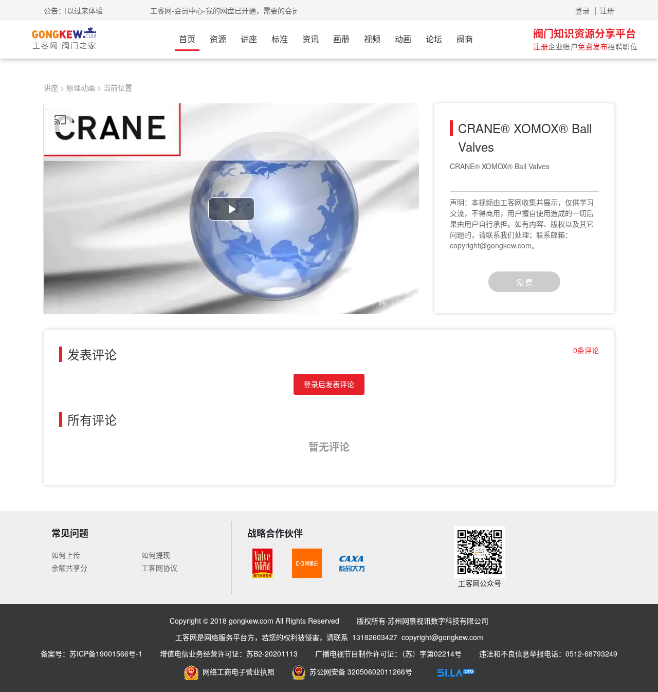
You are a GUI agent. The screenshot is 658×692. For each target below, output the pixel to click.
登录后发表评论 (329, 384)
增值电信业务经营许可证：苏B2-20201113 (229, 653)
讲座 (249, 39)
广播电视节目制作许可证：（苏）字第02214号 (388, 653)
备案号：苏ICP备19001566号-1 (91, 653)
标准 (279, 39)
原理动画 (80, 87)
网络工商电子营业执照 (236, 671)
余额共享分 (69, 567)
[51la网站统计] (455, 671)
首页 (187, 39)
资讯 (310, 39)
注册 (607, 10)
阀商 (464, 39)
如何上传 (65, 555)
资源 (218, 39)
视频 (372, 39)
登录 (582, 10)
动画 (403, 39)
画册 (341, 39)
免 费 (524, 282)
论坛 (434, 39)
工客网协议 (159, 567)
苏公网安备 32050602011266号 (358, 671)
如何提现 (155, 555)
